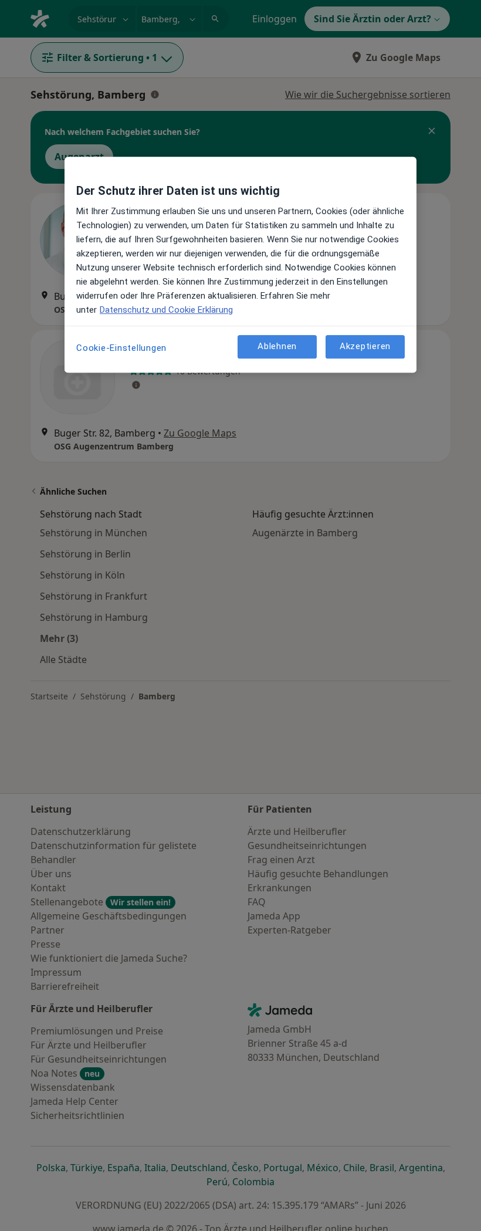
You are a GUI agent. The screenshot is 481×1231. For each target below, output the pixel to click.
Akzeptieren (365, 346)
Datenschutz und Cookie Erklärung (166, 310)
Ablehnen (277, 346)
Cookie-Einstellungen (121, 348)
